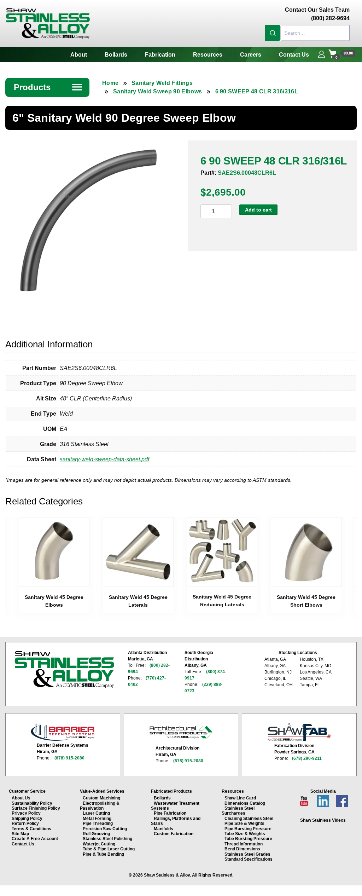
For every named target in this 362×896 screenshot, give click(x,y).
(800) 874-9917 (205, 675)
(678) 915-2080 (69, 758)
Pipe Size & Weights (244, 823)
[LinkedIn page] (323, 799)
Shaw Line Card (240, 798)
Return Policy (25, 823)
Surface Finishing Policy (36, 808)
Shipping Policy (27, 818)
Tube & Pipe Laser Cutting (109, 848)
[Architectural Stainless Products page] (181, 732)
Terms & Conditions (31, 828)
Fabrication (160, 55)
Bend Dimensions (242, 848)
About (78, 55)
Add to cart (258, 210)
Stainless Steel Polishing (107, 838)
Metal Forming (97, 818)
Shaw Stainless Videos (323, 820)
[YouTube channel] (304, 799)
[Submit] (272, 33)
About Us (21, 798)
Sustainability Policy (32, 803)
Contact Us (294, 55)
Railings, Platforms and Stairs (175, 821)
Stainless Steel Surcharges (238, 811)
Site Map (20, 833)
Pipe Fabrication (170, 813)
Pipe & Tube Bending (103, 854)
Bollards (116, 55)
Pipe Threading (98, 823)
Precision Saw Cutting (105, 828)
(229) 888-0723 (203, 687)
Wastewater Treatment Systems (175, 806)
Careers (250, 55)
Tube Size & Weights (244, 833)
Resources (207, 55)
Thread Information (243, 844)
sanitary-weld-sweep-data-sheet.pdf (104, 459)
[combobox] (307, 33)
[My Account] (321, 53)
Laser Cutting (96, 813)
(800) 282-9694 (149, 668)
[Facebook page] (342, 799)
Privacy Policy (26, 813)
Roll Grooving (96, 833)
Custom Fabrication (173, 833)
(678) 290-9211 (307, 758)
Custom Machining (101, 798)
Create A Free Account (35, 838)
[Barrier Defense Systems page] (62, 732)
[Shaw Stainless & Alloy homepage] (64, 669)
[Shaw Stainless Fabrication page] (299, 731)
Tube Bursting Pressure (248, 838)
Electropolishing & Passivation (99, 806)
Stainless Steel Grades (247, 854)
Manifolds (163, 828)
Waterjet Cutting (99, 844)
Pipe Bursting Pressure (248, 828)
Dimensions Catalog (244, 803)
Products (48, 87)
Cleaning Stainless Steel (248, 818)
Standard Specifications (248, 859)
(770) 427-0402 (147, 681)
